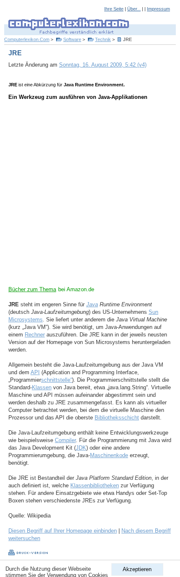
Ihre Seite (113, 8)
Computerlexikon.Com (26, 39)
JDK (81, 448)
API (35, 372)
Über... (134, 8)
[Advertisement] (90, 196)
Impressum (158, 8)
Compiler (65, 440)
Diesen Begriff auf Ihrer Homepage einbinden (62, 531)
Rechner (35, 334)
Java (92, 304)
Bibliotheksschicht (117, 417)
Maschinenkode (109, 455)
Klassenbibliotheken (94, 485)
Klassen (41, 387)
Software (72, 39)
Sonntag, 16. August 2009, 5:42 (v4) (103, 65)
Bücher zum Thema (32, 289)
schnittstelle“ (56, 380)
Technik (103, 39)
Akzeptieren (137, 569)
